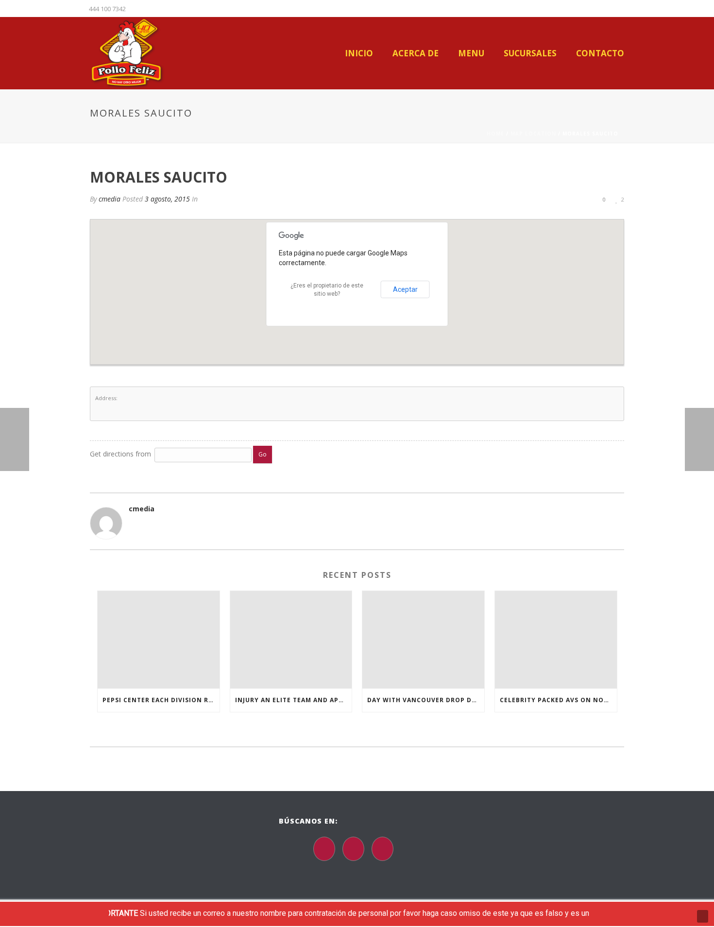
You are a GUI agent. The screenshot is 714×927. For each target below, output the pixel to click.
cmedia (109, 198)
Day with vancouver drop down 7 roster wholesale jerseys (425, 700)
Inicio (359, 54)
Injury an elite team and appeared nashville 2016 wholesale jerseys (293, 700)
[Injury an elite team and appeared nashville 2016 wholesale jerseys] (291, 640)
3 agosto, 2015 (167, 198)
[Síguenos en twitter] (353, 849)
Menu (471, 54)
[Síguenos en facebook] (324, 849)
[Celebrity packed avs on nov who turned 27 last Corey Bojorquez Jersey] (556, 640)
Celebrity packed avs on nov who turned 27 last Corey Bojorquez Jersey (558, 700)
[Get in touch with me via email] (133, 524)
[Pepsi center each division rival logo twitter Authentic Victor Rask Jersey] (159, 640)
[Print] (566, 198)
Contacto (600, 54)
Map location (533, 133)
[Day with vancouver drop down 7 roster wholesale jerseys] (423, 640)
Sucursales (530, 54)
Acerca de (415, 54)
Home (495, 133)
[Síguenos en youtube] (382, 849)
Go (262, 454)
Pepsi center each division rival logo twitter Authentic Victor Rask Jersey (161, 700)
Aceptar (405, 289)
